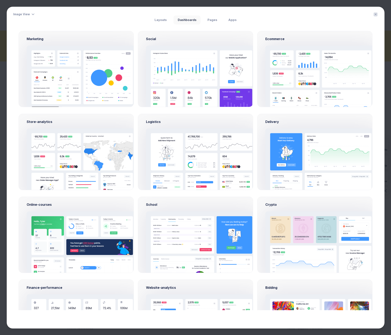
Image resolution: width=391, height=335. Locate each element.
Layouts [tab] (161, 20)
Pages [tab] (212, 20)
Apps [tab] (232, 20)
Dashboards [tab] (187, 20)
